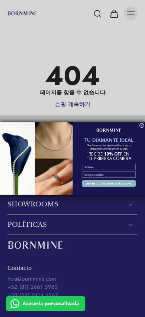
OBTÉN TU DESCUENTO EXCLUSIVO (109, 183)
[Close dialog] (142, 125)
